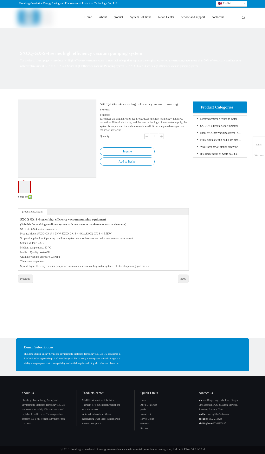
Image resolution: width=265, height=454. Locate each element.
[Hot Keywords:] (243, 17)
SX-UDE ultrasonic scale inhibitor (219, 125)
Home (143, 400)
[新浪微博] (162, 3)
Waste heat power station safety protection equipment (222, 146)
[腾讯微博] (168, 3)
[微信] (174, 3)
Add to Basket (127, 161)
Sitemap (144, 428)
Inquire (127, 151)
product (143, 409)
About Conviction (148, 404)
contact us (145, 423)
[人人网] (30, 434)
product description (32, 211)
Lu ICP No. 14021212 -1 (191, 449)
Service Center (147, 418)
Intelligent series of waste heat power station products (222, 153)
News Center (146, 414)
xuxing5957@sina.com (218, 414)
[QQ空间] (180, 3)
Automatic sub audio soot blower (97, 414)
